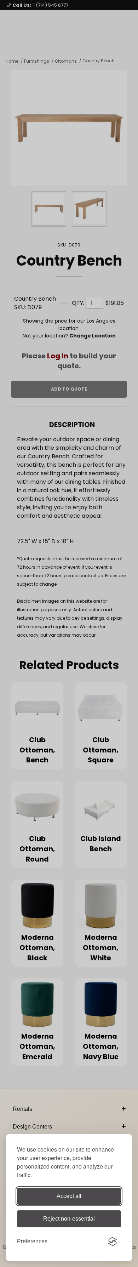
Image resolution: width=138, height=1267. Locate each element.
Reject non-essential (69, 1219)
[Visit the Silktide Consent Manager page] (112, 1241)
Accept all (69, 1196)
